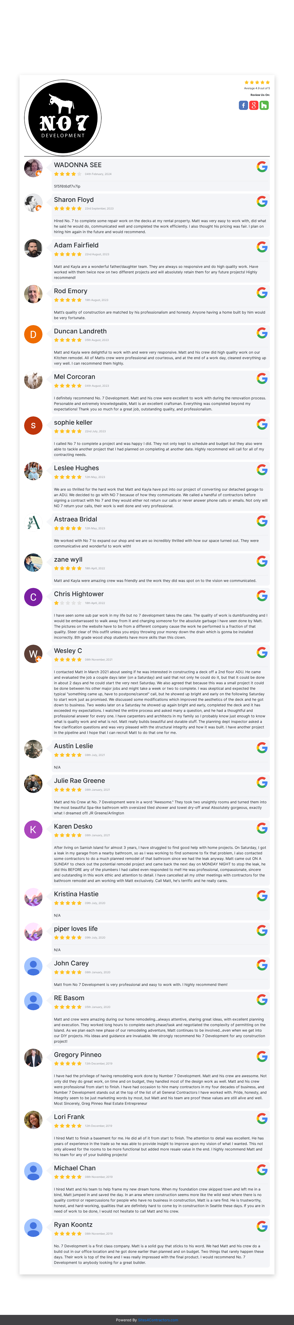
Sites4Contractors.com (158, 1320)
